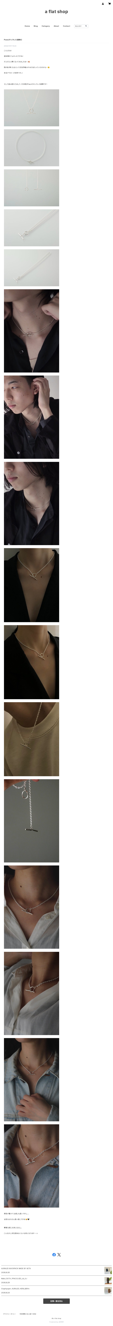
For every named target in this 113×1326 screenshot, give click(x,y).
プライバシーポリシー (9, 1314)
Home (27, 26)
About (56, 26)
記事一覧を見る (56, 1301)
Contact (66, 26)
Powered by (54, 1322)
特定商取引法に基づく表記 (28, 1314)
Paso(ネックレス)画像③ (13, 40)
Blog (36, 26)
